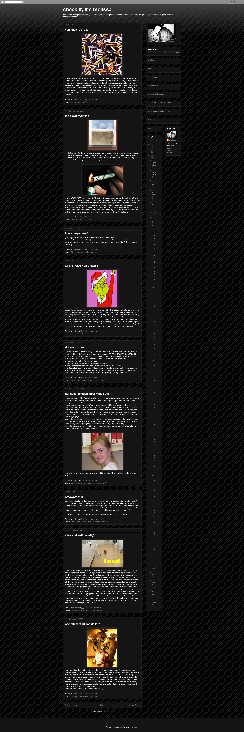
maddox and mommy (156, 94)
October (154, 183)
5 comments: (94, 378)
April (153, 575)
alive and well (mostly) (79, 535)
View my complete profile (170, 150)
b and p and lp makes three (159, 111)
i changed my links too (79, 696)
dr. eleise (151, 120)
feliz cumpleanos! (76, 233)
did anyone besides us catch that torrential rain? (88, 483)
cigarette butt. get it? (78, 102)
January (154, 603)
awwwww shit (74, 496)
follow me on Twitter (171, 52)
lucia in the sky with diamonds (160, 102)
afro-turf (151, 128)
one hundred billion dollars (82, 624)
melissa (172, 140)
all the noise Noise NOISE (82, 265)
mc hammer (75, 380)
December (154, 164)
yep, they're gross (76, 29)
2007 (152, 155)
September (153, 194)
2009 (152, 144)
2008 (152, 150)
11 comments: (95, 608)
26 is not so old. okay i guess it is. (83, 252)
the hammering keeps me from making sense (87, 334)
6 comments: (94, 99)
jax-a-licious (152, 77)
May (154, 567)
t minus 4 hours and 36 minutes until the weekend (89, 522)
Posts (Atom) (107, 711)
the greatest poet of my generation (93, 380)
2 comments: (94, 249)
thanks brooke (94, 696)
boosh (150, 69)
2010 (152, 141)
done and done (74, 347)
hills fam (151, 60)
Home (103, 705)
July (154, 212)
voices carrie (153, 86)
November (154, 174)
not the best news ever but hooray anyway (86, 610)
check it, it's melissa (87, 9)
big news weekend (77, 115)
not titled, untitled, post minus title (87, 393)
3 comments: (94, 331)
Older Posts (134, 705)
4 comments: (94, 480)
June (154, 220)
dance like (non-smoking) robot (82, 219)
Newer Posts (71, 705)
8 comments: (94, 217)
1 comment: (94, 519)
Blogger (134, 727)
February (154, 593)
